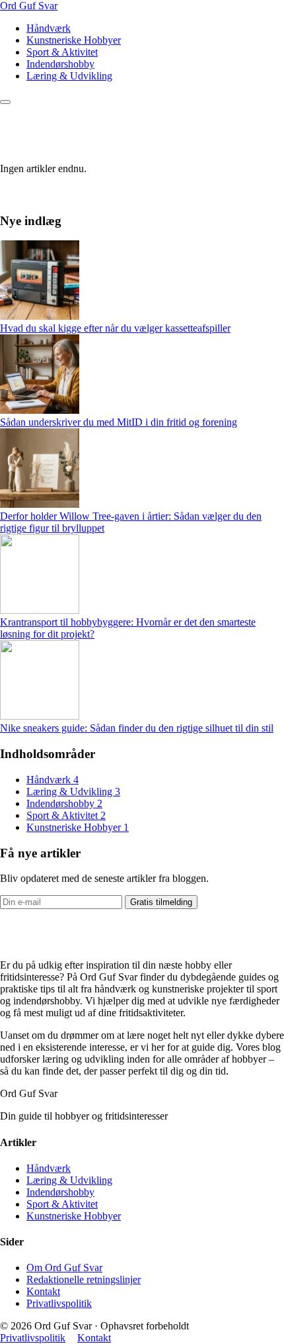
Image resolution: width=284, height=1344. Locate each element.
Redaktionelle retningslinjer (83, 1279)
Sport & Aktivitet (62, 52)
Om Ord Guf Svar (64, 1267)
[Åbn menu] (5, 102)
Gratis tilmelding (161, 902)
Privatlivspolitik (59, 1303)
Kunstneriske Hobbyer (73, 40)
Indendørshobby (60, 64)
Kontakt (43, 1291)
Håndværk (48, 28)
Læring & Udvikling (69, 75)
